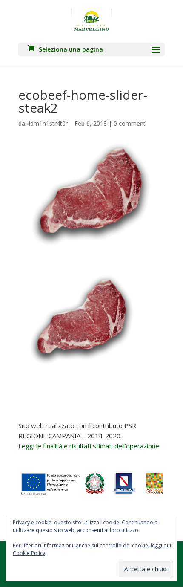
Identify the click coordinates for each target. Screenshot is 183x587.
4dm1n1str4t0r (47, 123)
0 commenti (130, 123)
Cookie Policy (29, 553)
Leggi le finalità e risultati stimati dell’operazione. (89, 446)
